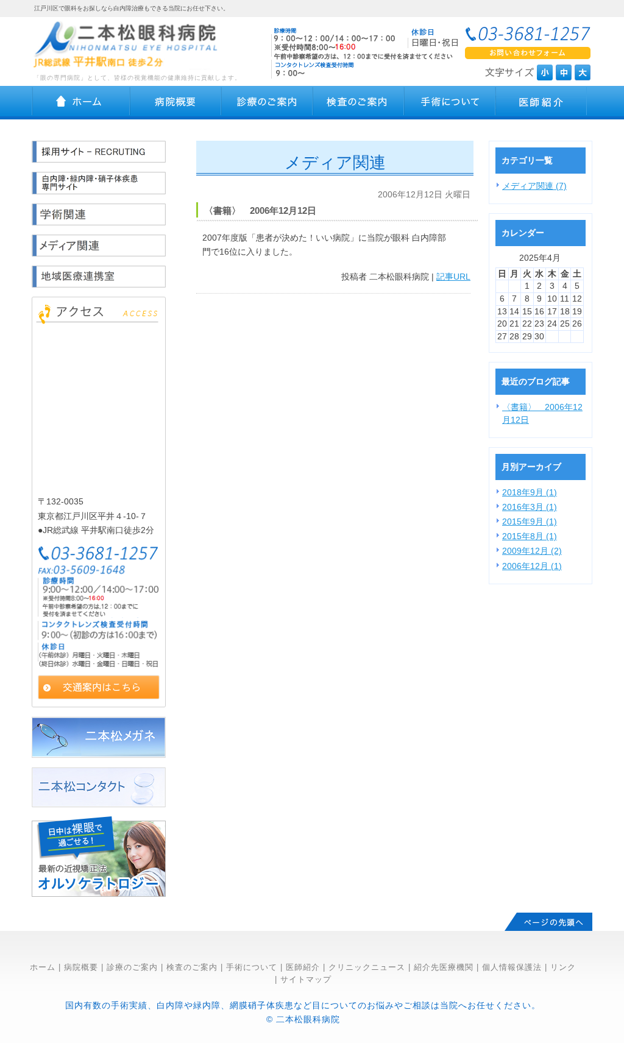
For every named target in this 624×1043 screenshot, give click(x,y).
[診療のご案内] (267, 102)
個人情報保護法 (512, 967)
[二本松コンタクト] (99, 804)
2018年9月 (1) (529, 492)
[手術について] (449, 102)
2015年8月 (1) (529, 536)
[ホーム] (81, 102)
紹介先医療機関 (443, 967)
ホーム (42, 967)
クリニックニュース (366, 967)
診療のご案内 (132, 967)
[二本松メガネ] (99, 755)
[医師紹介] (541, 102)
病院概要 (81, 967)
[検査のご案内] (358, 102)
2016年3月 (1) (529, 507)
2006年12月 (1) (532, 566)
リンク (563, 967)
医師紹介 (303, 967)
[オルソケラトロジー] (99, 894)
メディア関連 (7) (534, 186)
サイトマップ (306, 979)
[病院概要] (175, 102)
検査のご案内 (192, 967)
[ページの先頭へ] (548, 922)
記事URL (453, 276)
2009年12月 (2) (532, 551)
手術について (251, 967)
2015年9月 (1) (529, 521)
